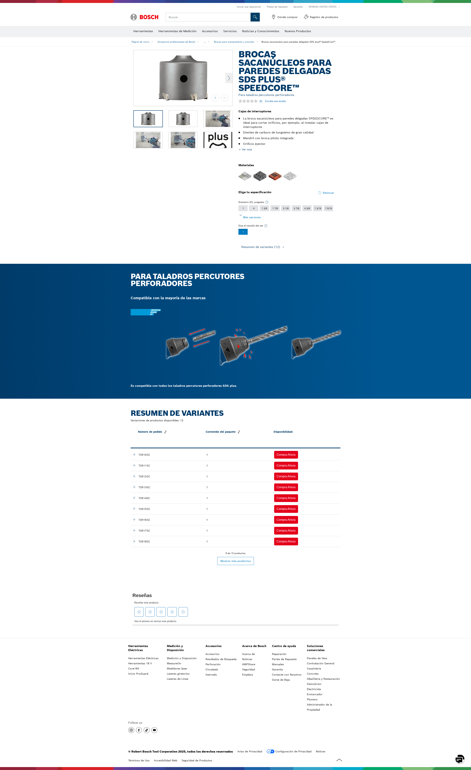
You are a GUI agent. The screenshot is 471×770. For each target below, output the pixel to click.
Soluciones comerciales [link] (316, 648)
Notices (320, 751)
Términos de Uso (139, 760)
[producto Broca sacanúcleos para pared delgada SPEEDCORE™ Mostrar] (134, 454)
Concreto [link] (313, 673)
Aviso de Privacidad (249, 751)
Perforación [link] (213, 664)
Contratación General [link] (320, 663)
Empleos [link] (247, 674)
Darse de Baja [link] (281, 679)
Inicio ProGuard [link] (138, 673)
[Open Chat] (460, 759)
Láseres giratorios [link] (178, 673)
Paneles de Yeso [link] (317, 658)
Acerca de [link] (248, 654)
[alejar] (224, 97)
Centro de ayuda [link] (284, 646)
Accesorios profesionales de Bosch (176, 41)
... (204, 41)
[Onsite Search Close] (247, 17)
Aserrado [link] (211, 674)
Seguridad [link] (248, 669)
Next (229, 78)
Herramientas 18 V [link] (140, 663)
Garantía (298, 6)
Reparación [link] (279, 654)
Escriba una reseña (275, 101)
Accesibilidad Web (165, 760)
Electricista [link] (314, 689)
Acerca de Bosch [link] (254, 646)
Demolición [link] (314, 684)
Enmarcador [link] (315, 694)
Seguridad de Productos (197, 760)
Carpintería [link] (314, 668)
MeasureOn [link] (174, 663)
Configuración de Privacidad (293, 751)
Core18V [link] (133, 668)
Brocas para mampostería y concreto (234, 41)
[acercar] (215, 97)
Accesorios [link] (214, 646)
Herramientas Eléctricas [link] (138, 648)
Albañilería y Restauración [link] (323, 678)
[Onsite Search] (255, 17)
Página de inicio (140, 41)
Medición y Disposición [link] (175, 648)
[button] (286, 455)
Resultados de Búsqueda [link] (221, 659)
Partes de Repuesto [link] (284, 659)
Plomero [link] (312, 699)
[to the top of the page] (465, 748)
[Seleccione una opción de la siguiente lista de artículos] (267, 202)
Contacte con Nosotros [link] (286, 674)
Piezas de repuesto (277, 6)
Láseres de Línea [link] (177, 678)
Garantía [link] (277, 669)
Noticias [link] (247, 659)
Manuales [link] (278, 664)
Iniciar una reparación (249, 6)
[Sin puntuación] (248, 101)
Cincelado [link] (212, 669)
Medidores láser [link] (177, 668)
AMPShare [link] (248, 664)
